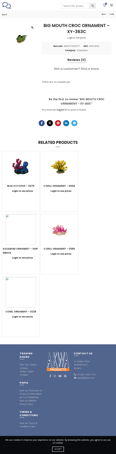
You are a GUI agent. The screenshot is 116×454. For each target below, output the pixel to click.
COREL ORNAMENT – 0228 (20, 311)
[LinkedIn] (66, 123)
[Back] (4, 14)
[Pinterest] (58, 123)
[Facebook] (42, 123)
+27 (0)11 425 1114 (85, 374)
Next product (111, 14)
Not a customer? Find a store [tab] (76, 69)
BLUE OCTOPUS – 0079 (20, 185)
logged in (61, 109)
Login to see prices (76, 37)
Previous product (104, 14)
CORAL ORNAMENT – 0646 (59, 185)
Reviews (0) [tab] (77, 60)
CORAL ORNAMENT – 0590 (59, 248)
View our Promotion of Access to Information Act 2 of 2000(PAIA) (31, 394)
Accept (58, 449)
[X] (50, 123)
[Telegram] (74, 123)
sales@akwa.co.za (85, 377)
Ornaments (82, 50)
